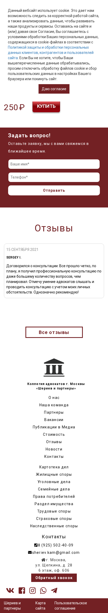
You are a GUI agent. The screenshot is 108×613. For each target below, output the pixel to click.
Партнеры (54, 412)
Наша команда (54, 405)
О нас (54, 398)
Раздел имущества (54, 504)
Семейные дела (54, 489)
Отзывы (54, 442)
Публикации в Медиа (54, 427)
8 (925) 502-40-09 (55, 545)
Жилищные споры (54, 474)
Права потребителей (54, 496)
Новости (54, 449)
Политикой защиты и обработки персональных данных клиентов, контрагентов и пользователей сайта (51, 52)
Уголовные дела (54, 482)
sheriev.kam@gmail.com (56, 552)
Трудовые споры (54, 511)
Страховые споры (54, 518)
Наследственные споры (54, 526)
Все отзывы (54, 332)
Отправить (54, 190)
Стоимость (54, 434)
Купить (46, 106)
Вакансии (53, 420)
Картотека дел (54, 467)
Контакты (54, 456)
